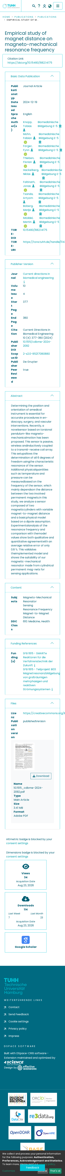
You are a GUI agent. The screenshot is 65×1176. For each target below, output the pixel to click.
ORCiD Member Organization (43, 1099)
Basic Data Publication (25, 76)
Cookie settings (18, 1021)
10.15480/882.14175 (35, 230)
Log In (44, 5)
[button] (50, 6)
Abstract (16, 396)
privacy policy (47, 1164)
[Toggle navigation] (57, 5)
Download (42, 776)
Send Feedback (18, 1014)
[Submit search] (34, 5)
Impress (13, 1036)
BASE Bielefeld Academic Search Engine (32, 1149)
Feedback (32, 1168)
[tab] (32, 76)
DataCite (17, 1116)
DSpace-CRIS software (31, 1053)
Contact (14, 1007)
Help (39, 5)
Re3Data (41, 1116)
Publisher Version (22, 264)
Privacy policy (17, 1029)
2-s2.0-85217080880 (36, 354)
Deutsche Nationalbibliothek (17, 1099)
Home (6, 16)
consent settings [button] (17, 843)
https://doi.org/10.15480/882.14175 (30, 63)
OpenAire (45, 1133)
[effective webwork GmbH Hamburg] (27, 1067)
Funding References (24, 643)
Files (13, 703)
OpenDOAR (20, 1133)
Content (16, 587)
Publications (24, 16)
